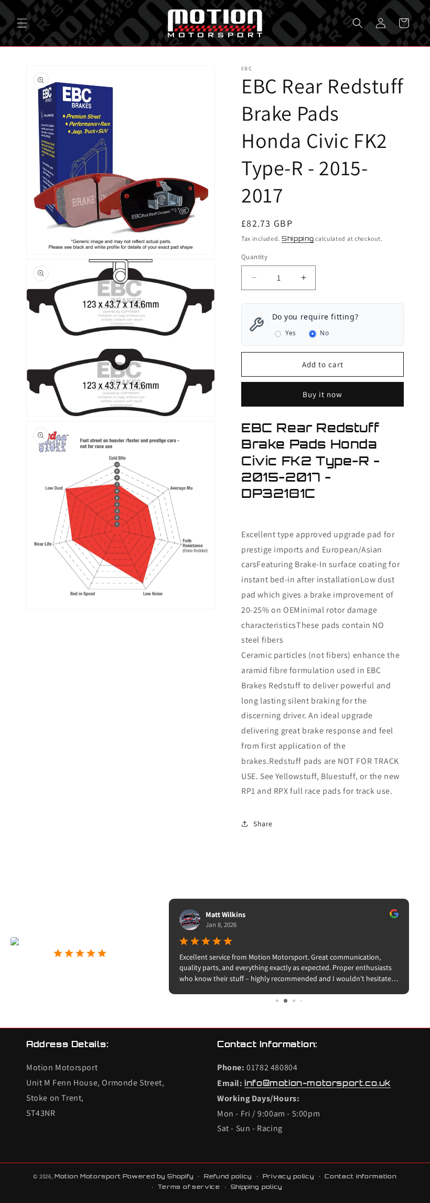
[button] (22, 23)
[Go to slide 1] (274, 1000)
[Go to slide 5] (304, 1001)
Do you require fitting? (315, 317)
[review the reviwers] (291, 915)
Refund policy (228, 1176)
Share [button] (263, 823)
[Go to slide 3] (289, 1000)
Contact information (360, 1176)
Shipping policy (257, 1186)
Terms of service (189, 1186)
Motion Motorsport (88, 1176)
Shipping (298, 238)
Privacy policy (289, 1176)
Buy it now (322, 394)
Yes (290, 332)
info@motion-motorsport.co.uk (317, 1083)
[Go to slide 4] (297, 1000)
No (324, 332)
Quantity (254, 256)
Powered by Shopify (158, 1176)
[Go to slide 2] (281, 1000)
